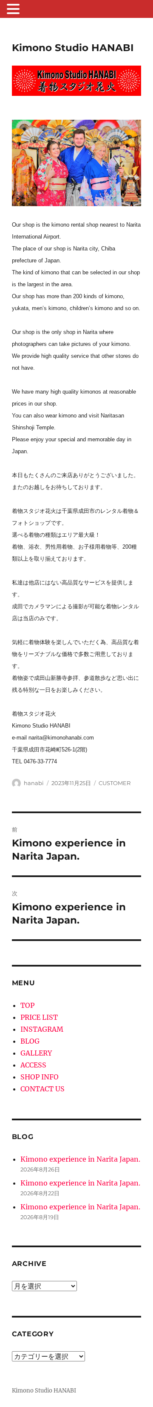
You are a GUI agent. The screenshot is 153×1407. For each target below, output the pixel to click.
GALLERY (36, 1053)
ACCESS (33, 1065)
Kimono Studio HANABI (73, 48)
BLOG (30, 1041)
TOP (27, 1005)
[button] (14, 10)
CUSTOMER (114, 783)
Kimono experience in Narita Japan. (80, 1159)
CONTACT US (42, 1089)
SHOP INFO (39, 1077)
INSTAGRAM (41, 1029)
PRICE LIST (39, 1017)
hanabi (34, 783)
